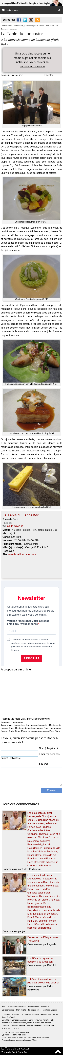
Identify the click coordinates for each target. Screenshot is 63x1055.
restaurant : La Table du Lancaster (25, 1014)
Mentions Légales (50, 1010)
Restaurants (18, 722)
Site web (43, 763)
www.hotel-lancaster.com (22, 554)
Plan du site (21, 1010)
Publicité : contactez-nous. (14, 1035)
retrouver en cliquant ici (32, 66)
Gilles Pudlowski (40, 718)
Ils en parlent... (34, 1010)
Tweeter (48, 75)
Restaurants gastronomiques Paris (32, 728)
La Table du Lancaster (37, 725)
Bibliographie (33, 1006)
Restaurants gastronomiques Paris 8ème (40, 731)
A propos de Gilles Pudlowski (14, 1006)
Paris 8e (7, 522)
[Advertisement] (26, 693)
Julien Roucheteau (16, 725)
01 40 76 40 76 (15, 526)
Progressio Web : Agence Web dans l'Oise (19, 1040)
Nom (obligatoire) (48, 748)
